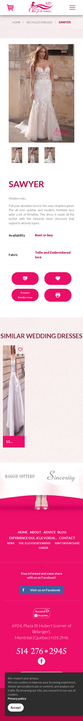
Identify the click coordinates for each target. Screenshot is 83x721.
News (10, 543)
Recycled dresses (40, 22)
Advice (49, 532)
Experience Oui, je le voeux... (33, 538)
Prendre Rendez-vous (25, 295)
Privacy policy (17, 698)
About (36, 532)
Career (43, 547)
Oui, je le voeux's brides (35, 543)
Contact (67, 538)
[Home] (41, 7)
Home (16, 22)
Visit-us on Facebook (45, 590)
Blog (62, 532)
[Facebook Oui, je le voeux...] (41, 661)
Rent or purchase (67, 543)
